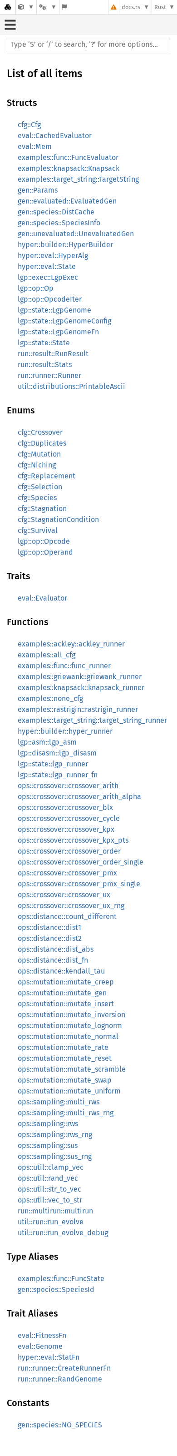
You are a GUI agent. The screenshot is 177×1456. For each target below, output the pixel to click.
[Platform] (48, 7)
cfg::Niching (37, 465)
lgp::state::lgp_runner (53, 764)
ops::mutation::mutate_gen (62, 993)
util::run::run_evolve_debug (63, 1232)
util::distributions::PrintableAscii (71, 386)
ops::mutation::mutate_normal (68, 1036)
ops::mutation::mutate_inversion (71, 1014)
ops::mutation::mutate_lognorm (70, 1025)
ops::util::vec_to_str (50, 1200)
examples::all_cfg (46, 655)
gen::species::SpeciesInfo (59, 223)
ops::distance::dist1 (49, 927)
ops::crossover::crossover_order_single (80, 862)
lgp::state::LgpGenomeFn (58, 332)
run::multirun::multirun (55, 1211)
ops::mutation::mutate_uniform (69, 1091)
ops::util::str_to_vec (49, 1189)
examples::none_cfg (50, 698)
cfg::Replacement (46, 476)
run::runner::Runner (49, 375)
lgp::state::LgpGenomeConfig (64, 321)
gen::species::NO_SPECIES (60, 1425)
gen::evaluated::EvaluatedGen (67, 201)
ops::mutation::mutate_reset (65, 1058)
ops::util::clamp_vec (51, 1167)
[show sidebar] (10, 25)
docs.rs (131, 7)
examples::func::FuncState (61, 1278)
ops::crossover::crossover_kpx (66, 829)
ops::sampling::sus (48, 1145)
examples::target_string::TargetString (78, 179)
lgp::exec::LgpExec (48, 277)
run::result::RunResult (53, 353)
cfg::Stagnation (42, 508)
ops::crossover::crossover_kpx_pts (73, 840)
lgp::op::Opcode (44, 541)
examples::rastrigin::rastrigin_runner (78, 709)
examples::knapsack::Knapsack (68, 168)
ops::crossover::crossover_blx (65, 807)
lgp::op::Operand (45, 552)
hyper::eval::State (47, 266)
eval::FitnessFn (42, 1335)
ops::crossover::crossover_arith (68, 785)
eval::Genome (40, 1346)
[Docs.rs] (7, 7)
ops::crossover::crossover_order (69, 851)
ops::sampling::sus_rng (55, 1156)
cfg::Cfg (29, 124)
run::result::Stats (45, 364)
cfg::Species (37, 497)
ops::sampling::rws (48, 1123)
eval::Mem (35, 146)
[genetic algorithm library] (26, 7)
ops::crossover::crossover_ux (64, 894)
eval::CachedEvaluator (55, 135)
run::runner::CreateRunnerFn (64, 1368)
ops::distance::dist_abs (55, 949)
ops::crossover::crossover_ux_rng (71, 905)
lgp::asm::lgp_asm (47, 742)
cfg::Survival (38, 530)
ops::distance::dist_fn (53, 960)
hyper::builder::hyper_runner (65, 731)
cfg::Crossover (40, 432)
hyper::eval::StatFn (48, 1357)
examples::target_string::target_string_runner (92, 720)
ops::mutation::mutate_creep (66, 982)
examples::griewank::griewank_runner (80, 676)
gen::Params (38, 190)
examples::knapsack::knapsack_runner (81, 687)
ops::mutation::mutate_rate (63, 1047)
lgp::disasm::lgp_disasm (57, 753)
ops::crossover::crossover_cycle (69, 818)
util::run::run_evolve (51, 1221)
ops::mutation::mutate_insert (66, 1003)
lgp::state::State (44, 342)
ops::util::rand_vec (48, 1178)
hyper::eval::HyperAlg (53, 255)
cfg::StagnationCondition (58, 519)
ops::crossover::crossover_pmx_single (79, 884)
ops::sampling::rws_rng (55, 1134)
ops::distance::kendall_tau (61, 971)
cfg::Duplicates (42, 443)
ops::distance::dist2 (50, 938)
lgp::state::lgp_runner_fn (58, 774)
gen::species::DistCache (56, 212)
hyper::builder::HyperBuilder (65, 244)
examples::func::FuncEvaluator (68, 157)
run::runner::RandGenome (60, 1379)
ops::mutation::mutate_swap (65, 1080)
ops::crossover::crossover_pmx (67, 873)
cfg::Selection (40, 486)
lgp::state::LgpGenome (54, 310)
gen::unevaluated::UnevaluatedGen (76, 233)
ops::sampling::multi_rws (58, 1102)
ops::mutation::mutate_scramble (72, 1069)
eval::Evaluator (42, 598)
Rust (160, 7)
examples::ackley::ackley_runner (71, 644)
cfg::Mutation (39, 454)
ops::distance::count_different (67, 916)
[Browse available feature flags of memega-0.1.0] (64, 7)
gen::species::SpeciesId (56, 1289)
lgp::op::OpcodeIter (50, 299)
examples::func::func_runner (64, 665)
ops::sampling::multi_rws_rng (65, 1112)
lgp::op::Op (36, 288)
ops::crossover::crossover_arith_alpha (79, 796)
